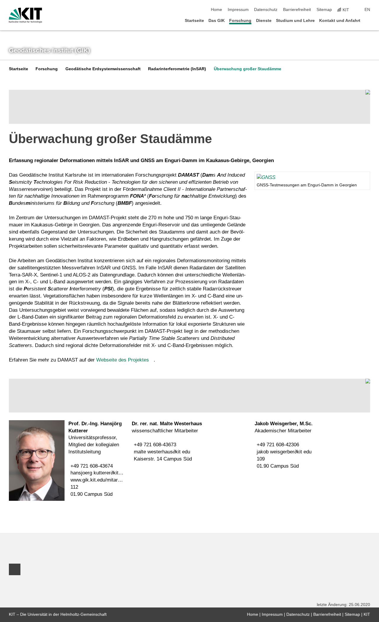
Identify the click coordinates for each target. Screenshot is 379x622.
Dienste (264, 20)
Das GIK (216, 20)
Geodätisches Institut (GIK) (49, 50)
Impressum (238, 9)
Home (216, 9)
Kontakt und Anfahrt (339, 20)
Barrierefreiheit (297, 9)
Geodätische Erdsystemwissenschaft (103, 69)
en (367, 9)
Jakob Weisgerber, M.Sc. (284, 423)
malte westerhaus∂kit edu (162, 452)
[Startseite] (368, 20)
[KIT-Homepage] (25, 15)
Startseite (194, 20)
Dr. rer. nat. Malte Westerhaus (167, 423)
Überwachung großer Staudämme (247, 69)
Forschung (240, 20)
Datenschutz (265, 9)
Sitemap (324, 9)
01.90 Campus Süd (91, 494)
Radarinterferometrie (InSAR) (177, 69)
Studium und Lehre (295, 20)
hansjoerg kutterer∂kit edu (99, 473)
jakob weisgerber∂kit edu (284, 452)
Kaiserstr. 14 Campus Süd (163, 459)
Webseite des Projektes (122, 360)
